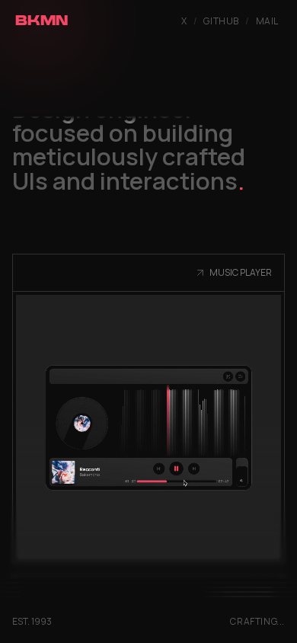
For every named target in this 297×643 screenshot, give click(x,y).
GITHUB (221, 21)
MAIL (267, 21)
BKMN (42, 22)
